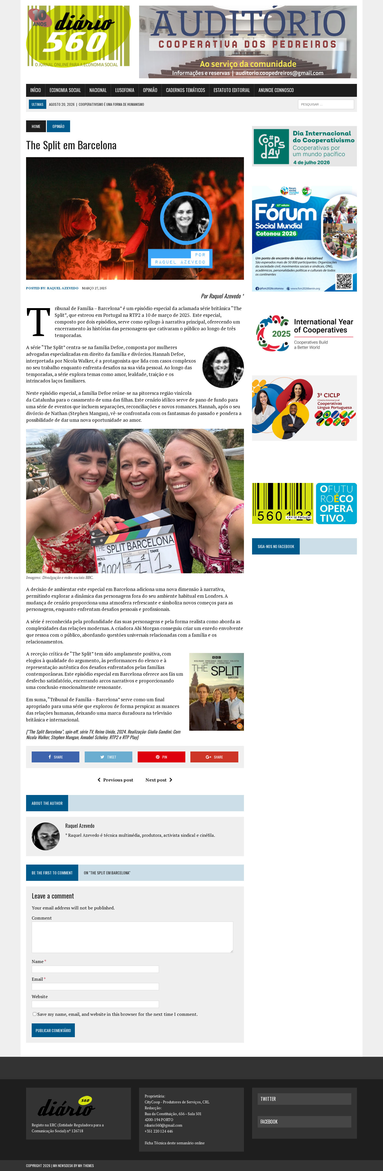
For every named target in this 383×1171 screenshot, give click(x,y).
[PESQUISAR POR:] (326, 103)
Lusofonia (124, 90)
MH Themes (86, 1165)
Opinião (150, 90)
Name (38, 961)
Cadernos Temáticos (185, 90)
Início (35, 90)
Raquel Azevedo (63, 288)
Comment (42, 918)
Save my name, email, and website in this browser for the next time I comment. (117, 1014)
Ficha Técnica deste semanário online (175, 1142)
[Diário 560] (78, 37)
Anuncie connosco (276, 90)
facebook (269, 1121)
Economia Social (65, 90)
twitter (268, 1099)
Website (40, 996)
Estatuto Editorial (232, 90)
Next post (156, 780)
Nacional (98, 90)
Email (38, 979)
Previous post (118, 780)
